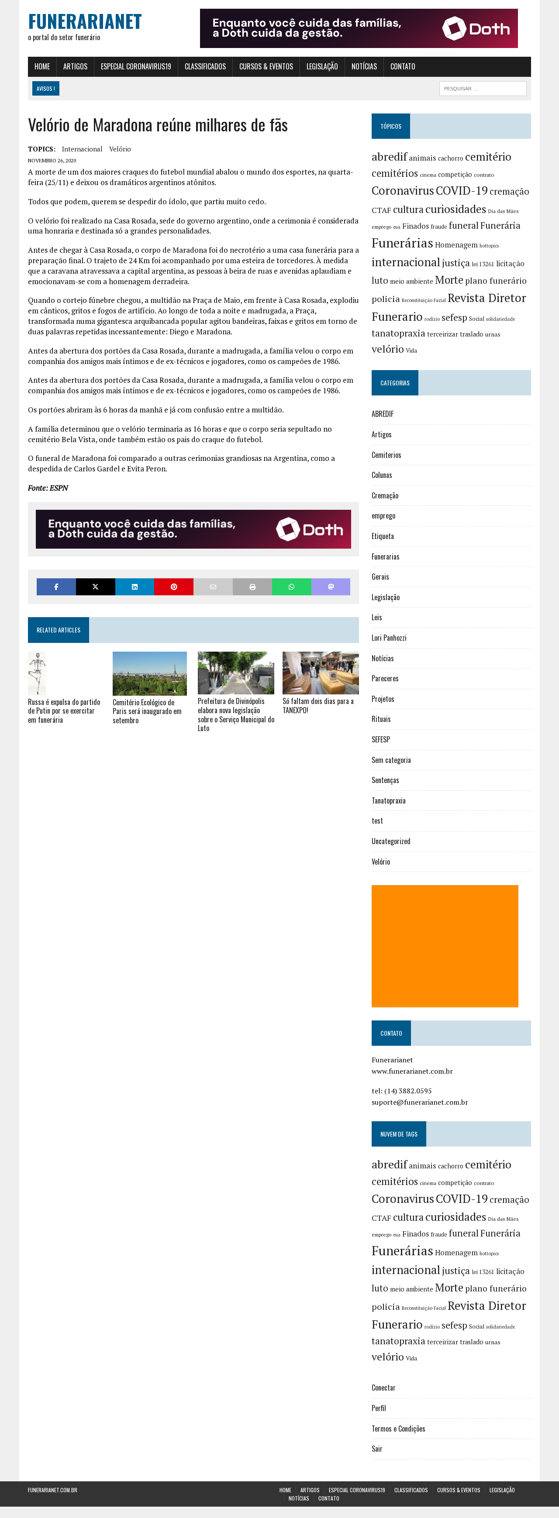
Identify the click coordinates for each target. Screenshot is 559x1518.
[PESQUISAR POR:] (483, 87)
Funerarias (386, 556)
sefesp (454, 317)
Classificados (205, 66)
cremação (509, 191)
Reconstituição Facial (424, 300)
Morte (449, 280)
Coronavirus (403, 190)
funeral (464, 225)
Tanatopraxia (389, 800)
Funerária (500, 225)
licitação (510, 263)
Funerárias (402, 242)
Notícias (364, 66)
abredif (389, 156)
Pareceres (385, 678)
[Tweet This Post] (95, 586)
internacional (82, 148)
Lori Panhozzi (389, 637)
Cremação (385, 495)
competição (455, 174)
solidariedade (500, 319)
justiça (456, 263)
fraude (439, 226)
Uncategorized (391, 841)
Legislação (322, 66)
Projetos (383, 699)
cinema (428, 175)
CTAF (381, 210)
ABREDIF (382, 414)
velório (120, 148)
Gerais (380, 576)
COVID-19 (462, 190)
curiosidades (456, 209)
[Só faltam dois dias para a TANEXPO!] (321, 688)
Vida (411, 350)
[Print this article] (252, 586)
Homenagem (456, 245)
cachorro (450, 158)
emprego (381, 226)
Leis (377, 617)
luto (380, 280)
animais (422, 158)
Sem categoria (391, 760)
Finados (415, 226)
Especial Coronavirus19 (136, 66)
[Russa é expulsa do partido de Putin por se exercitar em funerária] (37, 689)
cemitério (488, 156)
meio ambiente (411, 281)
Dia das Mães (503, 211)
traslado (471, 334)
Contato (402, 66)
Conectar (384, 1387)
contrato (484, 175)
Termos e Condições (398, 1428)
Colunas (382, 475)
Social (476, 319)
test (377, 820)
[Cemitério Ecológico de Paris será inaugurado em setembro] (150, 689)
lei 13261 (483, 264)
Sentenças (385, 780)
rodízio (432, 319)
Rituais (381, 719)
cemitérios (395, 173)
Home (42, 66)
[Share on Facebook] (56, 586)
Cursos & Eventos (266, 66)
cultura (408, 209)
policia (386, 299)
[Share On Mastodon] (331, 586)
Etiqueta (383, 536)
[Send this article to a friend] (213, 586)
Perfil (379, 1408)
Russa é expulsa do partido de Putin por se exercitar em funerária (64, 711)
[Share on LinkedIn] (135, 586)
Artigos (75, 66)
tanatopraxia (398, 333)
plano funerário (496, 280)
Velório (381, 861)
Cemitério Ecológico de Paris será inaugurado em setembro (147, 711)
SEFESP (381, 739)
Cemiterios (386, 455)
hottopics (489, 246)
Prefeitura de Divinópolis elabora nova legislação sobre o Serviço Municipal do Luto (236, 714)
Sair (377, 1448)
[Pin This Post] (173, 586)
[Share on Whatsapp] (291, 586)
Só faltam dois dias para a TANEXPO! (318, 705)
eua (396, 227)
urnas (492, 334)
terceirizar (442, 334)
